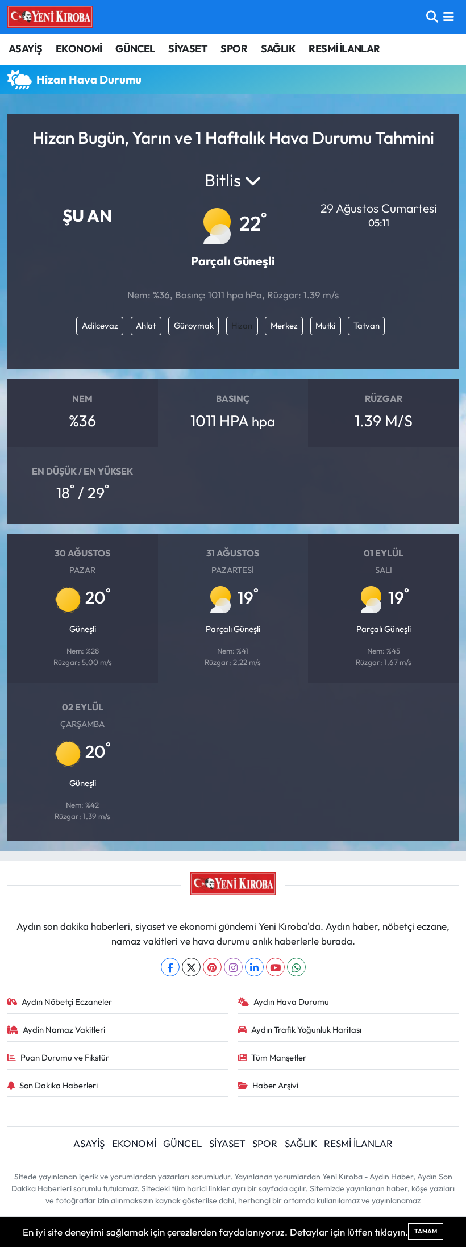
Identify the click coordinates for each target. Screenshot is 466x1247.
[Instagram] (233, 967)
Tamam (425, 1231)
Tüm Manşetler (278, 1057)
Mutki (325, 325)
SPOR (233, 48)
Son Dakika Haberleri (58, 1085)
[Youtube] (275, 967)
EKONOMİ (79, 48)
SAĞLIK (278, 48)
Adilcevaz (100, 325)
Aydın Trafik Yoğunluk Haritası (306, 1029)
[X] (191, 967)
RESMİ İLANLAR (344, 48)
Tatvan (366, 325)
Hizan (241, 325)
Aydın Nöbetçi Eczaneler (67, 1001)
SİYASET (187, 48)
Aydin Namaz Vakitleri (64, 1029)
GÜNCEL (135, 48)
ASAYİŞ (25, 48)
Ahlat (146, 325)
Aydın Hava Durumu (291, 1001)
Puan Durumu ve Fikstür (64, 1057)
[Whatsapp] (296, 967)
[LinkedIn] (254, 967)
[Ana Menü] (448, 17)
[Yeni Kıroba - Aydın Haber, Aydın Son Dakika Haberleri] (50, 16)
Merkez (284, 325)
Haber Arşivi (275, 1085)
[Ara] (432, 17)
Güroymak (194, 325)
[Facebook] (170, 967)
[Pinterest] (212, 967)
